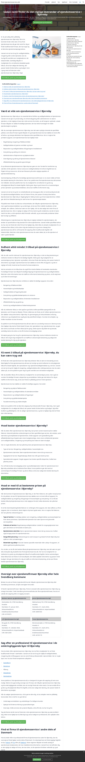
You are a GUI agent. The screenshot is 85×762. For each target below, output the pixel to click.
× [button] (83, 751)
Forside (47, 2)
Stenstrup (6, 666)
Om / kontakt (73, 2)
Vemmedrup (7, 676)
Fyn (59, 2)
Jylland (54, 2)
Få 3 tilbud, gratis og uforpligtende (42, 22)
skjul (18, 84)
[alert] (42, 756)
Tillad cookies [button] (37, 759)
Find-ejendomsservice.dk (10, 2)
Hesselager (7, 673)
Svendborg (7, 663)
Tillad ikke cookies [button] (47, 759)
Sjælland (64, 2)
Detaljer (56, 756)
